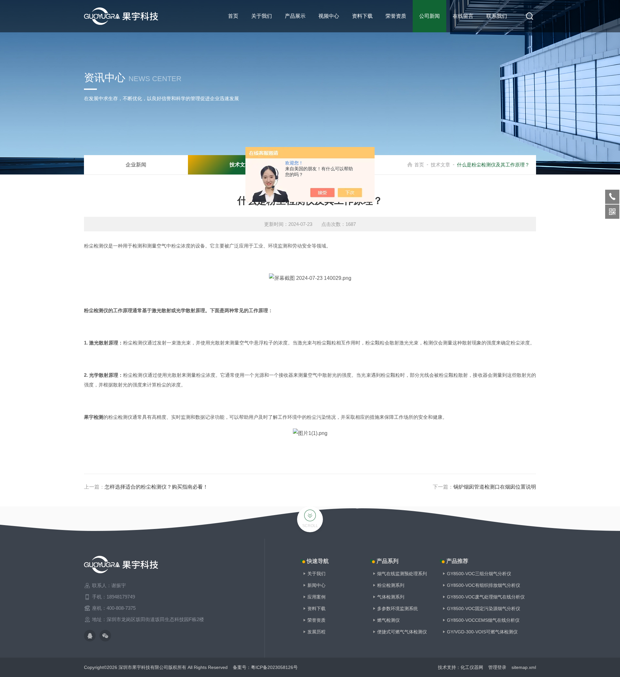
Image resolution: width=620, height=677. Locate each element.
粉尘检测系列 (390, 585)
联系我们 (496, 16)
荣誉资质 (396, 16)
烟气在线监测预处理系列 (402, 573)
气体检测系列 (390, 596)
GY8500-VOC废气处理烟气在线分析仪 (486, 596)
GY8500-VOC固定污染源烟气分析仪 (483, 608)
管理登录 (497, 667)
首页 (233, 16)
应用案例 (316, 596)
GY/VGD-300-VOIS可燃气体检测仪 (482, 631)
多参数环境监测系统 (397, 608)
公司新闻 (429, 16)
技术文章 (440, 164)
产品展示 (295, 16)
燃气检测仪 (388, 620)
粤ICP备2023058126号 (274, 667)
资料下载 (362, 16)
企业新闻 (136, 164)
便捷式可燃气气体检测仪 (402, 631)
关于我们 (261, 16)
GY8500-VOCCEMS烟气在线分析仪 (483, 620)
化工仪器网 (471, 667)
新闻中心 (316, 585)
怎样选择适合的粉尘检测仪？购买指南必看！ (156, 487)
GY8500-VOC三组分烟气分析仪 (479, 573)
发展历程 (316, 631)
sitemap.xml (524, 667)
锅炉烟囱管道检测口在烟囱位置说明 (494, 487)
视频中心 (328, 16)
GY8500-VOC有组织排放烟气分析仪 (483, 585)
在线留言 (463, 16)
